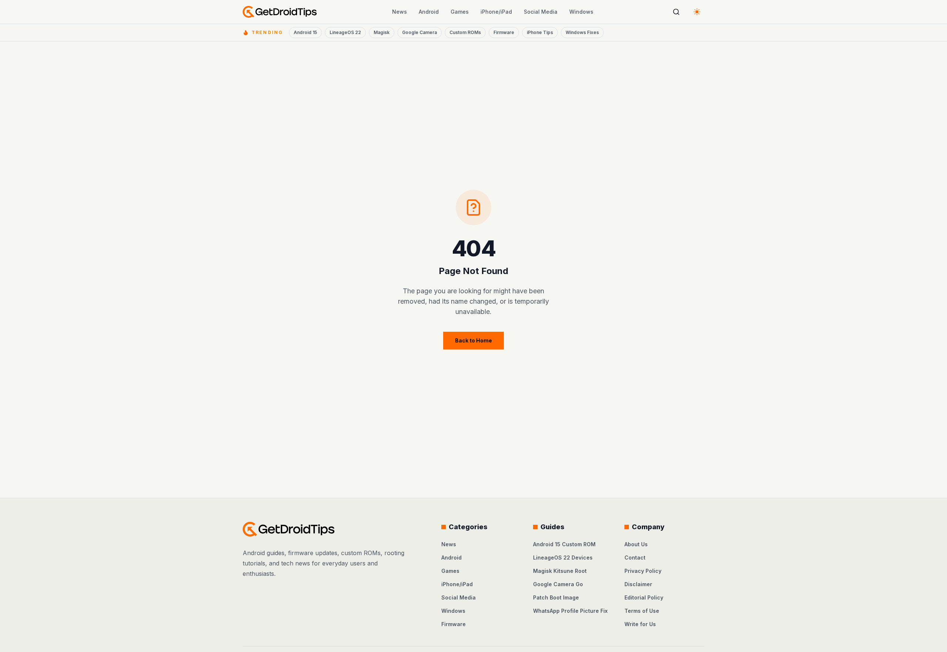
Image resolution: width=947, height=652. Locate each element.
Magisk (382, 32)
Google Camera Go (558, 584)
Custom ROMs (465, 32)
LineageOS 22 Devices (563, 557)
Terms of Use (641, 611)
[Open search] (676, 11)
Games (460, 12)
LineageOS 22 (345, 32)
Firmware (503, 32)
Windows (581, 12)
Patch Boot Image (556, 597)
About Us (636, 544)
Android (429, 12)
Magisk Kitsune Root (560, 571)
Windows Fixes (582, 32)
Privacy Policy (642, 571)
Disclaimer (638, 584)
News (399, 12)
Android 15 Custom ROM (564, 544)
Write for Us (640, 624)
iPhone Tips (540, 32)
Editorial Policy (643, 597)
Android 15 (305, 32)
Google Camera (419, 32)
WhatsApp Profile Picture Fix (570, 611)
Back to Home (473, 340)
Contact (635, 557)
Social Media (540, 12)
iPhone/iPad (496, 12)
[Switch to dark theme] (697, 11)
